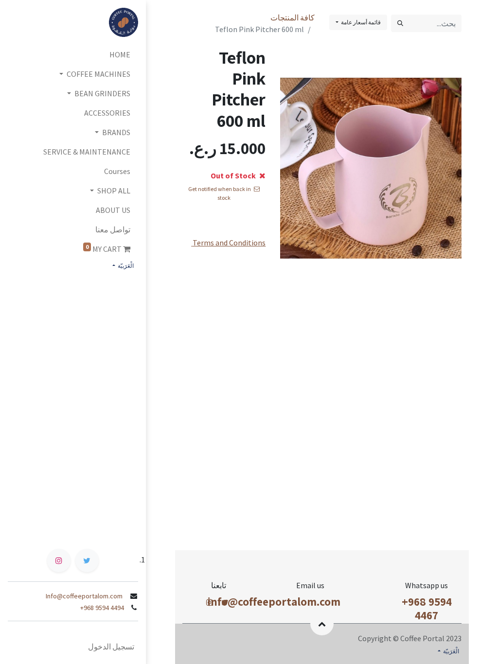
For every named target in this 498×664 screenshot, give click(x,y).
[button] (322, 623)
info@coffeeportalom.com (273, 601)
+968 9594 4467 (427, 608)
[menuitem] (73, 54)
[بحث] (400, 23)
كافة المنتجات (292, 17)
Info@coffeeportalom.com (85, 596)
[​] (225, 602)
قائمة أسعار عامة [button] (360, 22)
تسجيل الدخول (111, 646)
